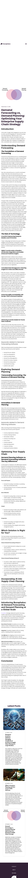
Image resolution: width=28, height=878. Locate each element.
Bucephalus (3, 613)
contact (14, 866)
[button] (26, 44)
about (14, 869)
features (14, 873)
